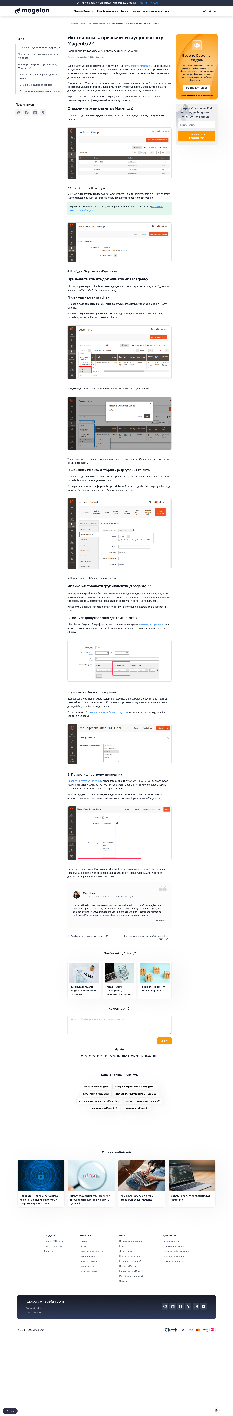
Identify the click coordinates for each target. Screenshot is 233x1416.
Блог (167, 10)
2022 (92, 1055)
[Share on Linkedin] (35, 112)
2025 (100, 1055)
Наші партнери (87, 1256)
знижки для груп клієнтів (152, 624)
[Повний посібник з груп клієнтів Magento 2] (155, 973)
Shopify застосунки (107, 10)
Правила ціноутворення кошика (85, 780)
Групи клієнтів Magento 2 (138, 65)
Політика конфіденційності (176, 1251)
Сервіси (124, 10)
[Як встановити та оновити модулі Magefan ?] (192, 1175)
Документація (126, 1251)
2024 (139, 1055)
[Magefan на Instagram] (196, 1306)
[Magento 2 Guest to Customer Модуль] (197, 67)
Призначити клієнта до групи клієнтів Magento (38, 55)
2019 (123, 1055)
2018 (154, 1055)
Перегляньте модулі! (148, 2)
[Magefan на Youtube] (203, 1306)
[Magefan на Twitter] (188, 1306)
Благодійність (87, 1265)
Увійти (164, 1040)
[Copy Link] (18, 112)
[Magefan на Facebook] (180, 1306)
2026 (84, 1055)
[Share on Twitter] (43, 112)
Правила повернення (173, 1246)
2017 (108, 1055)
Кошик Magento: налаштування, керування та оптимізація (119, 990)
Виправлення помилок (130, 1241)
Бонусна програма (89, 1261)
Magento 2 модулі (83, 10)
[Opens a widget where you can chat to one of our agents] (10, 1411)
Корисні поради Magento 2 (132, 1270)
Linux (122, 1246)
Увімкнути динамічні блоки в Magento (107, 712)
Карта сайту (49, 1251)
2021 (131, 1055)
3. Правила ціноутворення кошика (40, 91)
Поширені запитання (173, 1261)
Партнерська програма (91, 1251)
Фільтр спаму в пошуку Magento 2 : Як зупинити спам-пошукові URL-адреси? (90, 1199)
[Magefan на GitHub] (165, 1306)
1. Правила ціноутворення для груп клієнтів (39, 76)
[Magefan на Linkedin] (173, 1306)
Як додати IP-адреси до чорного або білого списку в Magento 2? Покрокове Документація (39, 1199)
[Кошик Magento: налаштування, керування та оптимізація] (119, 973)
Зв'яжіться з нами (152, 10)
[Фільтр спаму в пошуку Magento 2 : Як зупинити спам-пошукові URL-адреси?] (91, 1175)
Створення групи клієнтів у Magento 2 (39, 47)
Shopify (123, 1280)
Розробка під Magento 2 (131, 1275)
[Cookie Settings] (216, 1410)
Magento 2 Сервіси (53, 1241)
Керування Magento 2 (130, 1261)
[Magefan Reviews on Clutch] (171, 1330)
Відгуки (83, 1246)
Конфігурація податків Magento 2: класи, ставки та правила (83, 990)
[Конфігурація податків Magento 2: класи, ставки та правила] (84, 973)
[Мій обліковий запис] (215, 11)
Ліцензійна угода (171, 1241)
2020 (115, 1055)
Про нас (136, 10)
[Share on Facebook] (26, 112)
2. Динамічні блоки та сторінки (36, 84)
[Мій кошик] (204, 11)
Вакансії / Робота (127, 1265)
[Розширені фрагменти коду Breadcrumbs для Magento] (141, 1175)
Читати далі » (160, 920)
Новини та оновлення (130, 1256)
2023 (147, 1055)
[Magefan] (31, 11)
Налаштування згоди (173, 1256)
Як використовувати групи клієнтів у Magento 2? (38, 66)
